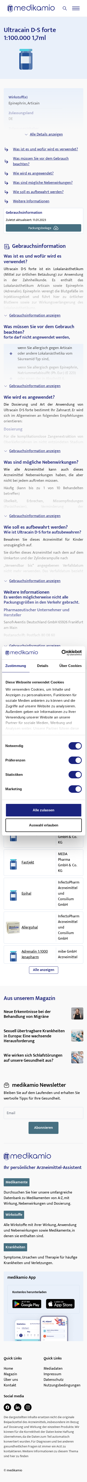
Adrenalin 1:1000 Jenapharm (35, 954)
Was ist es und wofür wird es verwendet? (45, 149)
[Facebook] (7, 1407)
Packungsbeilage (39, 228)
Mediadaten (53, 1369)
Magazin (10, 1374)
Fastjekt (28, 862)
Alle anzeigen (43, 970)
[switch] (75, 760)
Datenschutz (54, 1380)
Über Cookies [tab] (70, 666)
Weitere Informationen (31, 201)
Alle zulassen (43, 810)
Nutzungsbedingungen (62, 1385)
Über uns (11, 1380)
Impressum (52, 1374)
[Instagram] (28, 1407)
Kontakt (10, 1385)
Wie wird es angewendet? (33, 173)
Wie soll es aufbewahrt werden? (38, 192)
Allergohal (30, 927)
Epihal (26, 893)
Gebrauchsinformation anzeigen (35, 315)
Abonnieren (43, 1128)
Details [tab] (42, 666)
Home (8, 1369)
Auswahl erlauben (43, 825)
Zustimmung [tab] (15, 666)
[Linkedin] (17, 1407)
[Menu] (76, 8)
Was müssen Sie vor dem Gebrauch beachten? (41, 161)
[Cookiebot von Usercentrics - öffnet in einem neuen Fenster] (62, 653)
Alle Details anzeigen (46, 134)
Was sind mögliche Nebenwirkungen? (43, 183)
